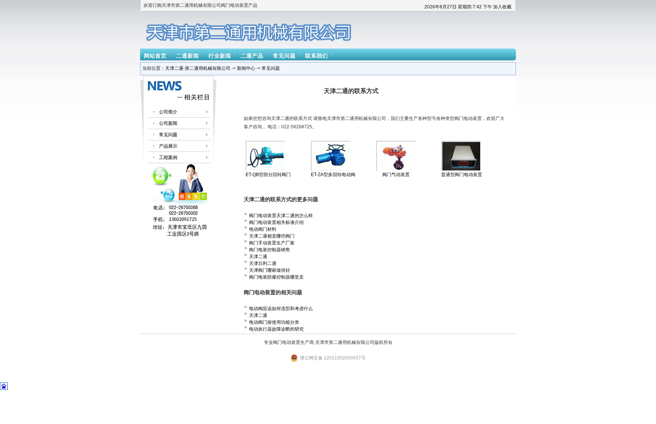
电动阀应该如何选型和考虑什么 (281, 308)
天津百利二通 (262, 263)
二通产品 (252, 56)
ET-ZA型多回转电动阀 (333, 174)
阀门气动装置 (396, 174)
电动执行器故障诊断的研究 (276, 329)
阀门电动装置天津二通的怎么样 (281, 215)
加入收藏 (502, 6)
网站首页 (155, 56)
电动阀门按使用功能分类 (274, 322)
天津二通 (258, 256)
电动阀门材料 (262, 229)
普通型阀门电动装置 (461, 174)
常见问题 (284, 56)
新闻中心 (246, 68)
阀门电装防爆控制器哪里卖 (276, 277)
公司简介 (168, 112)
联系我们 (316, 56)
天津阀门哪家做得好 (269, 270)
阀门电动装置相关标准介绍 (276, 222)
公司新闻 (168, 123)
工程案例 (168, 157)
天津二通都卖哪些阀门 (272, 236)
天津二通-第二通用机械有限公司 (197, 68)
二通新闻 (187, 56)
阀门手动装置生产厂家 (272, 243)
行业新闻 (219, 56)
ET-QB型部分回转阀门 (268, 174)
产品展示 (168, 146)
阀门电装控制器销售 (269, 249)
